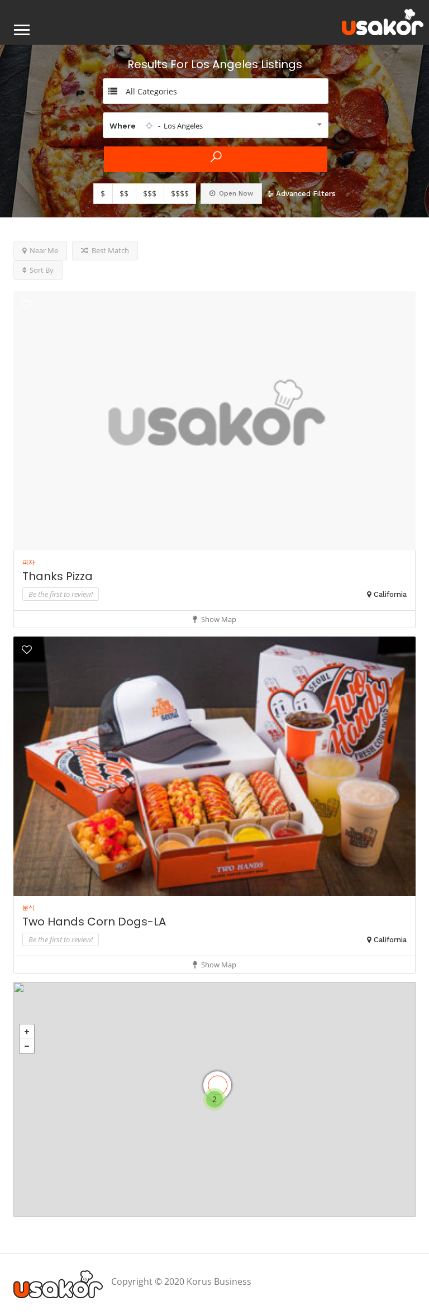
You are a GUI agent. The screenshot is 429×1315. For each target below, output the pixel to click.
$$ (124, 193)
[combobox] (215, 125)
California (390, 594)
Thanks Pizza (57, 576)
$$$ (149, 193)
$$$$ (180, 193)
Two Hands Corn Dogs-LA (94, 921)
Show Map (217, 619)
